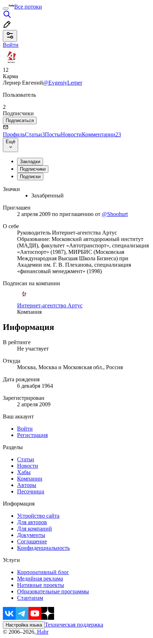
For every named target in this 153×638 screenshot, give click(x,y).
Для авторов (32, 522)
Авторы (26, 485)
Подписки (30, 176)
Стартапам (30, 598)
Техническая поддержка (74, 625)
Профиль (14, 134)
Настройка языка (24, 625)
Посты (53, 134)
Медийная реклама (40, 579)
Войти (25, 429)
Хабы (24, 472)
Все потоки (28, 7)
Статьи (35, 134)
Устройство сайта (38, 516)
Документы (31, 535)
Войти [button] (11, 45)
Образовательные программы (53, 591)
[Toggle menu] (6, 8)
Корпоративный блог (43, 572)
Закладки (30, 161)
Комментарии (101, 134)
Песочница (30, 491)
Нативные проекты (40, 585)
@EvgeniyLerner (62, 83)
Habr (42, 632)
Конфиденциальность (43, 548)
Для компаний (34, 529)
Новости (71, 134)
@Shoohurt (115, 214)
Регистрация (32, 435)
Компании (29, 479)
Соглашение (32, 541)
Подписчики (33, 169)
